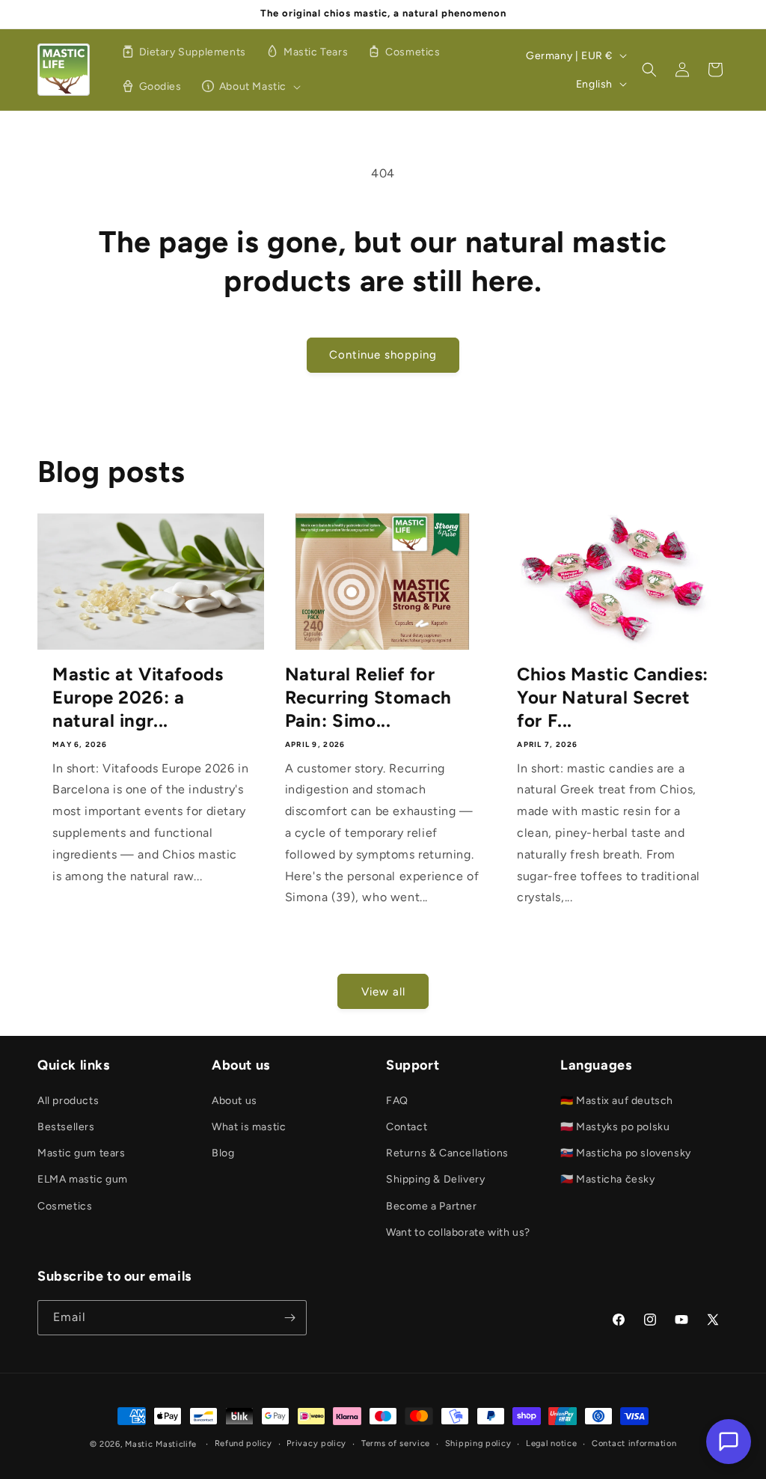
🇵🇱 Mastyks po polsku (615, 1126)
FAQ (397, 1100)
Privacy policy (316, 1443)
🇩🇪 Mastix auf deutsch (616, 1100)
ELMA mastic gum (82, 1179)
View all (383, 991)
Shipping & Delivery (435, 1179)
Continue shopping (383, 355)
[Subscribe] (289, 1317)
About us (234, 1100)
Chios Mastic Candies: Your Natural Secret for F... (612, 697)
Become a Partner (431, 1206)
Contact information (634, 1443)
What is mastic (249, 1126)
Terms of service (395, 1443)
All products (68, 1100)
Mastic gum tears (81, 1153)
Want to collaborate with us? (458, 1232)
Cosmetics (64, 1206)
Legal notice (551, 1443)
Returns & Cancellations (447, 1153)
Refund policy (243, 1443)
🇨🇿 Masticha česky (607, 1179)
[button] (249, 87)
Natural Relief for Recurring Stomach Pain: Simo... (368, 697)
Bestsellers (66, 1126)
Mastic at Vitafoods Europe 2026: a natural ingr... (137, 697)
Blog (223, 1153)
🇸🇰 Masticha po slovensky (625, 1153)
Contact (406, 1126)
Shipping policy (478, 1443)
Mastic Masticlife (161, 1444)
